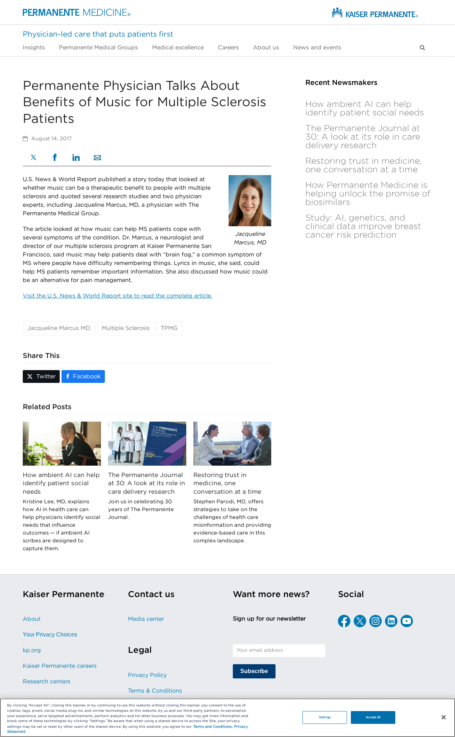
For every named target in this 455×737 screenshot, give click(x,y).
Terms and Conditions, (212, 726)
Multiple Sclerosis (126, 328)
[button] (422, 47)
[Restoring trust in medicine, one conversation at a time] (232, 443)
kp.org (32, 650)
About (32, 619)
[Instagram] (375, 621)
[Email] (97, 158)
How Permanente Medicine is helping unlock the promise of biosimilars (367, 194)
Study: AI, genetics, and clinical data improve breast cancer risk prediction (363, 226)
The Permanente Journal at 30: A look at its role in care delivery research (146, 483)
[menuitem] (37, 47)
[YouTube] (407, 621)
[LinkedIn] (76, 158)
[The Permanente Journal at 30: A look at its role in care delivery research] (147, 443)
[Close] (443, 717)
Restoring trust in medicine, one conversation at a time (227, 483)
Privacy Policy (147, 675)
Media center (146, 619)
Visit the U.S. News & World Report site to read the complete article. (117, 296)
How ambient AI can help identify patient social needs (61, 483)
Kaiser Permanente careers (60, 666)
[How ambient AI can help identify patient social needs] (62, 443)
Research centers (46, 681)
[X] (33, 158)
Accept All (373, 717)
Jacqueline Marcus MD (58, 328)
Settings (325, 717)
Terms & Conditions (155, 691)
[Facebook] (54, 158)
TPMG (169, 328)
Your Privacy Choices (50, 635)
